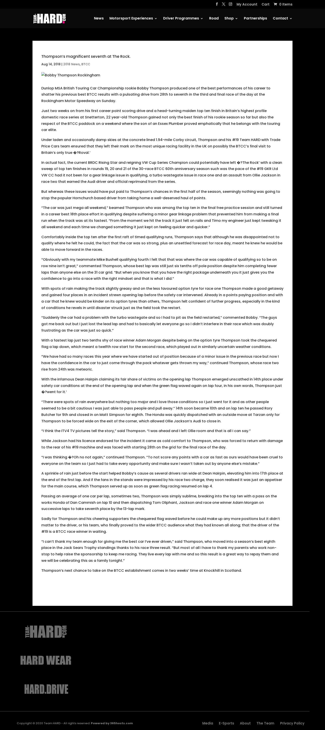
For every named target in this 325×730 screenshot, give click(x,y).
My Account (247, 5)
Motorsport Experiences (131, 19)
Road (214, 19)
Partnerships (255, 19)
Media (207, 723)
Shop (229, 19)
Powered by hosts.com (112, 723)
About (245, 723)
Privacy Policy (292, 723)
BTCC (85, 64)
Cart (266, 5)
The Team (265, 723)
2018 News (71, 64)
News (99, 19)
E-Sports (226, 723)
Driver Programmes (181, 19)
